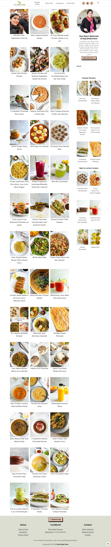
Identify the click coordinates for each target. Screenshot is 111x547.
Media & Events (88, 532)
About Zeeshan (88, 529)
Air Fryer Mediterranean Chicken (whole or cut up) (60, 38)
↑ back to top (55, 519)
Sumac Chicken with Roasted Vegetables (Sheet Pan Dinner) (39, 76)
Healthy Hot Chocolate (39, 368)
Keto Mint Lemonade (60, 181)
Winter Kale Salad (39, 257)
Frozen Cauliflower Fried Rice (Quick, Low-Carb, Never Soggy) (19, 184)
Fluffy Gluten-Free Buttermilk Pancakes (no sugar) (19, 222)
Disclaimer (23, 532)
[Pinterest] (91, 3)
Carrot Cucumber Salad (60, 474)
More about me (88, 58)
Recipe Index (37, 3)
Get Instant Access (55, 529)
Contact (88, 535)
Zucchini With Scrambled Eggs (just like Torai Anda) (59, 76)
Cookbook (60, 3)
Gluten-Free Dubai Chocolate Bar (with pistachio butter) (39, 222)
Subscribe (71, 3)
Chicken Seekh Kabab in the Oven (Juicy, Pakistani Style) (19, 298)
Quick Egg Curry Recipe (39, 146)
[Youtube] (87, 3)
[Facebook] (83, 3)
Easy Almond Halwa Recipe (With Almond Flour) (19, 260)
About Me (49, 3)
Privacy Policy (23, 535)
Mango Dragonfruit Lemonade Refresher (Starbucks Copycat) (40, 184)
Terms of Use (23, 529)
